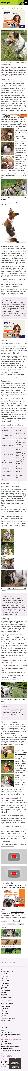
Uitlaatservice (4, 1029)
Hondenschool (5, 1013)
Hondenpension (5, 1008)
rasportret (21, 924)
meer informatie (16, 1065)
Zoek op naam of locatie (7, 1003)
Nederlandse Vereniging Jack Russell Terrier (13, 885)
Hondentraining (5, 985)
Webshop (3, 1015)
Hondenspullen (5, 983)
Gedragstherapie (5, 1022)
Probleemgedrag (5, 990)
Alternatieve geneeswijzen (8, 1018)
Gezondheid (4, 973)
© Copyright (4, 1066)
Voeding (3, 996)
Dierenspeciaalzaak (6, 1016)
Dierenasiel (4, 1011)
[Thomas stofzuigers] (14, 115)
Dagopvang (4, 1036)
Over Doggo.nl (4, 1061)
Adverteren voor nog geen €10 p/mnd (10, 1050)
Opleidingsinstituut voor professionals (10, 1034)
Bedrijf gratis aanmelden (7, 1043)
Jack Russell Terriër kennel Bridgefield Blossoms (21, 130)
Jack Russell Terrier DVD (7, 846)
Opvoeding (4, 987)
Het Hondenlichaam (6, 975)
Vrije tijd (3, 1009)
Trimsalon (3, 1030)
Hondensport (4, 982)
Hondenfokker (4, 1027)
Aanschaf (3, 968)
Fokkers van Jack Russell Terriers (17, 887)
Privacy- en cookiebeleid (7, 1064)
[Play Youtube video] (14, 856)
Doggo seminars (5, 1041)
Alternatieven (4, 969)
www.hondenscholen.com (17, 912)
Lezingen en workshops (7, 964)
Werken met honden (6, 997)
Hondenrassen (11, 924)
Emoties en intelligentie (7, 971)
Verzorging (4, 994)
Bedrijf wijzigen (5, 1045)
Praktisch (3, 989)
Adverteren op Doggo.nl (7, 1048)
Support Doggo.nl (5, 1063)
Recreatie (3, 992)
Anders (3, 1025)
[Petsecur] (14, 19)
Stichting (3, 1023)
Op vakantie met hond (6, 1032)
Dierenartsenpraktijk (6, 1006)
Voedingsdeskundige (6, 1020)
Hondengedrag (5, 978)
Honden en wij (4, 976)
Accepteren (15, 1067)
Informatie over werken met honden (10, 1046)
